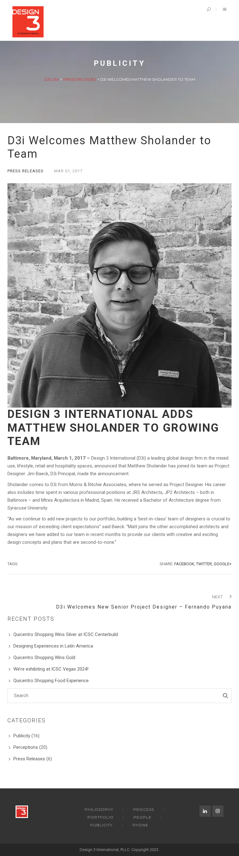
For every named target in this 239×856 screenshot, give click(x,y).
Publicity (21, 736)
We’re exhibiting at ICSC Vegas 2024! (50, 669)
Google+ (223, 564)
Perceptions (25, 747)
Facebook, (184, 564)
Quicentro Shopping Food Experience (51, 680)
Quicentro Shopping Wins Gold (44, 657)
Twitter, (204, 564)
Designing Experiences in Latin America (53, 646)
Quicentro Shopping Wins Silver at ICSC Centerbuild (65, 634)
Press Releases (25, 171)
